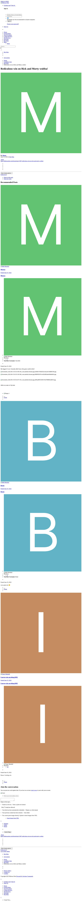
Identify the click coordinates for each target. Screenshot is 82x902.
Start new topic (7, 179)
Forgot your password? (13, 24)
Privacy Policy (7, 870)
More (5, 42)
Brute (2, 485)
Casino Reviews (8, 36)
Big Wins (6, 40)
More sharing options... (6, 173)
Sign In (9, 21)
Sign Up (6, 26)
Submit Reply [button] (7, 832)
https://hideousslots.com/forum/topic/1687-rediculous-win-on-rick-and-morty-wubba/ (22, 161)
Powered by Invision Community (24, 876)
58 (7, 767)
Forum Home (7, 33)
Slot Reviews (7, 38)
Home (5, 32)
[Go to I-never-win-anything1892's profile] (41, 672)
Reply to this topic (8, 177)
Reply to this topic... (6, 802)
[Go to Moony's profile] (41, 152)
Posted (6, 272)
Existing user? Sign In (10, 5)
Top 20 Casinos (8, 35)
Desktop (6, 823)
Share (2, 159)
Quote (5, 397)
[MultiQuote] (4, 396)
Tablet (5, 825)
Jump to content (5, 1)
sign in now (34, 790)
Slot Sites (6, 39)
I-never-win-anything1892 (9, 677)
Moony (4, 155)
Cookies (6, 873)
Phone (5, 826)
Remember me (10, 19)
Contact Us (7, 872)
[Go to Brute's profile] (41, 481)
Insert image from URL (13, 818)
